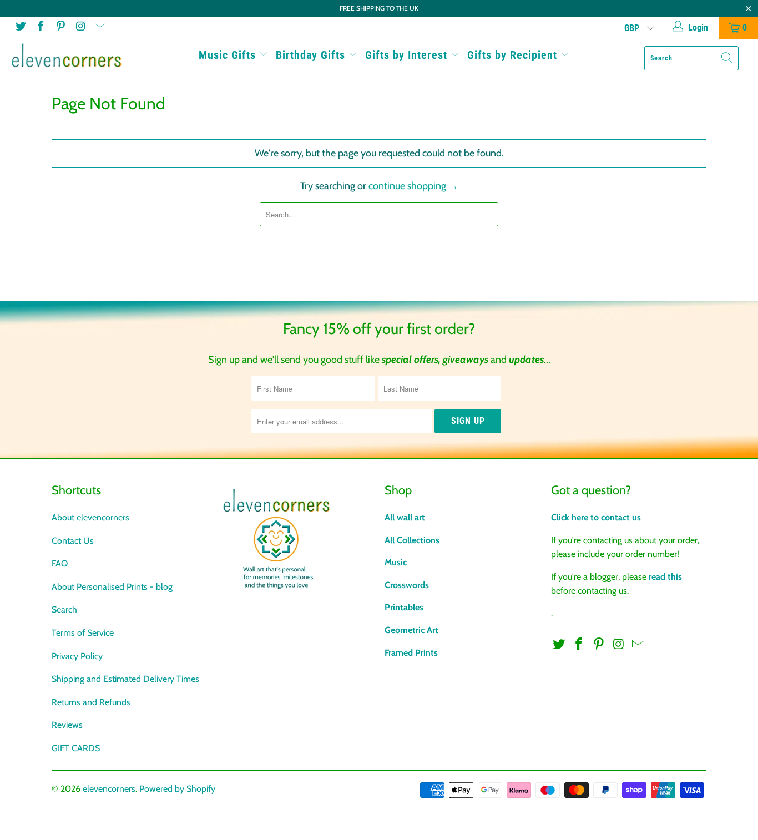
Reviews (67, 725)
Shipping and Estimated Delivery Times (125, 679)
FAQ (60, 563)
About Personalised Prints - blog (112, 586)
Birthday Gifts (312, 55)
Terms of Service (83, 633)
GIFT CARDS (76, 748)
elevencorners (109, 788)
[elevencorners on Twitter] (20, 27)
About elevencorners (90, 517)
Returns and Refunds (91, 702)
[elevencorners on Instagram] (80, 27)
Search (64, 609)
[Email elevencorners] (99, 27)
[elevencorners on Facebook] (40, 27)
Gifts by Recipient (513, 55)
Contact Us (73, 540)
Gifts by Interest (408, 55)
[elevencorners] (66, 55)
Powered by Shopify (177, 788)
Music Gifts (229, 55)
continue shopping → (413, 186)
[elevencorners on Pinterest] (60, 27)
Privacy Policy (77, 656)
